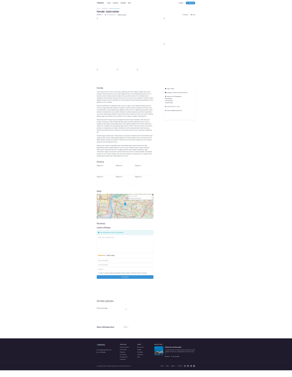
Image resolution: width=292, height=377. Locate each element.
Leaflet (136, 218)
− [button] (98, 197)
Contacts (179, 366)
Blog (129, 3)
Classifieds (123, 3)
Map (99, 191)
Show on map (122, 15)
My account (140, 347)
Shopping (122, 352)
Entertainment (124, 357)
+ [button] (98, 195)
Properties (115, 3)
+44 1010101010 (102, 352)
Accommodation (124, 347)
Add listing (191, 3)
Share (193, 15)
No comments (176, 356)
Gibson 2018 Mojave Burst (105, 327)
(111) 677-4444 (175, 106)
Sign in (181, 3)
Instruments (183, 92)
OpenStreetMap (145, 218)
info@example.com (176, 110)
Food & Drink (123, 349)
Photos (100, 161)
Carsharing (123, 359)
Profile (100, 88)
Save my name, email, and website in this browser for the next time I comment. (123, 273)
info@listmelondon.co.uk (104, 350)
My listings (140, 352)
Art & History (123, 354)
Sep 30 (168, 356)
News (138, 357)
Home (98, 8)
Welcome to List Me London (173, 347)
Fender (172, 89)
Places (109, 3)
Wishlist (139, 349)
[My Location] (140, 198)
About (162, 366)
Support (173, 366)
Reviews (101, 223)
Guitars (175, 92)
